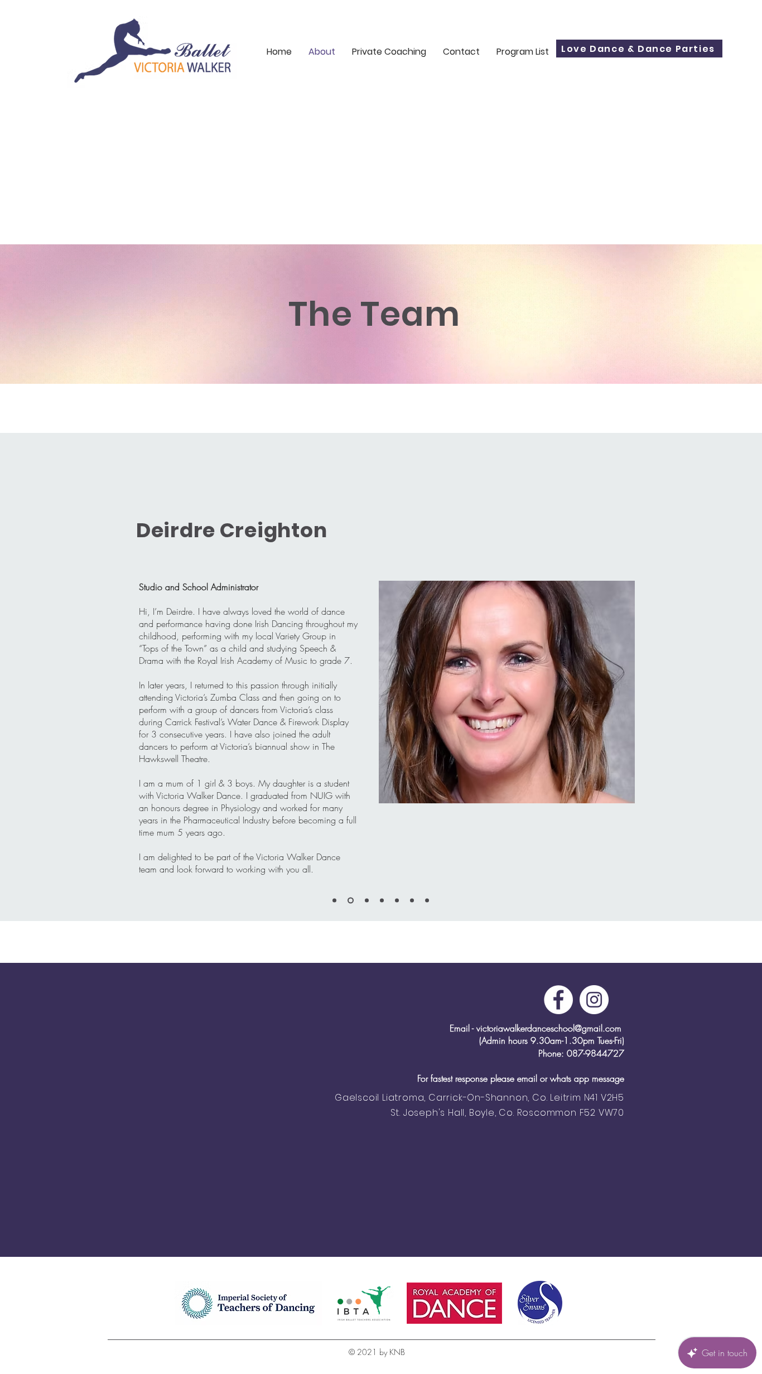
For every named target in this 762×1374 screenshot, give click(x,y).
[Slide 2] (349, 901)
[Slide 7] (427, 901)
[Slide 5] (397, 901)
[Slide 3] (366, 901)
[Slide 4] (382, 901)
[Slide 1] (334, 901)
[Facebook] (558, 999)
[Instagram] (594, 999)
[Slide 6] (412, 901)
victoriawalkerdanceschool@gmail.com (548, 1028)
